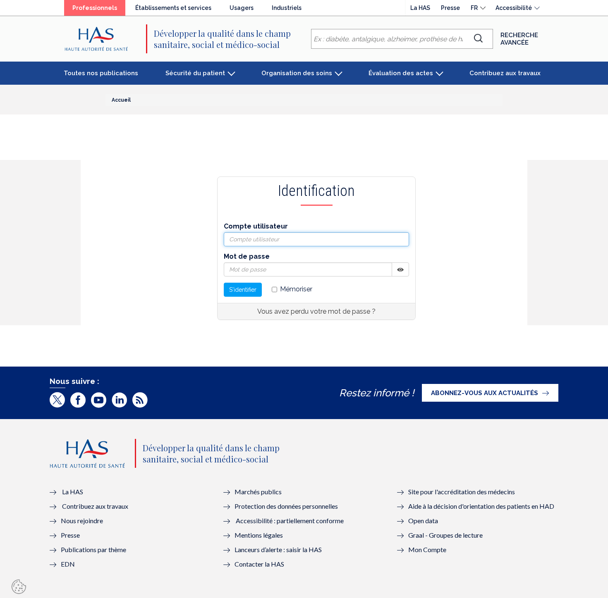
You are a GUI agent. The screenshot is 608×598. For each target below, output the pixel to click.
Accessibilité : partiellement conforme (290, 520)
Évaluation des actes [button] (401, 73)
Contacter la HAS (259, 564)
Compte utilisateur (256, 226)
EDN (68, 564)
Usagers (242, 8)
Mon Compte (427, 549)
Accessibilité (513, 8)
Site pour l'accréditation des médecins (461, 492)
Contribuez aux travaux (505, 73)
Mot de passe (247, 256)
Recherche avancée (519, 38)
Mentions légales (259, 535)
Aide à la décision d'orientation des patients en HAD (481, 506)
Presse (450, 8)
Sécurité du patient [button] (195, 73)
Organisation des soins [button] (296, 73)
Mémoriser (296, 289)
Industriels (287, 8)
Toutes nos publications (101, 73)
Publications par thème (93, 549)
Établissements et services (173, 8)
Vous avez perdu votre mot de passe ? (316, 311)
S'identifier (242, 289)
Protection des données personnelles (286, 506)
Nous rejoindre (82, 520)
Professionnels (94, 8)
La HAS (420, 8)
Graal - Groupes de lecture (445, 535)
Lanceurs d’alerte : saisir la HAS (278, 549)
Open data (423, 520)
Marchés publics (259, 492)
